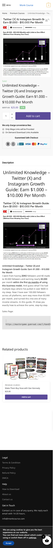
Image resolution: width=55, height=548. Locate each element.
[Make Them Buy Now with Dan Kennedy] (26, 368)
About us (6, 494)
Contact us (7, 499)
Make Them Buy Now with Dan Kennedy (22, 388)
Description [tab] (8, 162)
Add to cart (33, 116)
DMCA (5, 478)
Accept (8, 543)
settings (32, 537)
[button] (48, 5)
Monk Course (26, 5)
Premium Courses (17, 13)
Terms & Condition (11, 462)
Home (4, 13)
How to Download (10, 489)
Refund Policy (9, 472)
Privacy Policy (8, 467)
